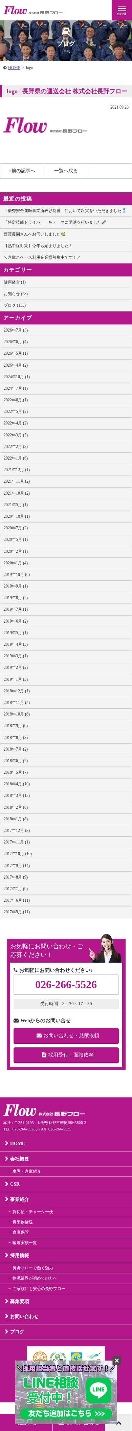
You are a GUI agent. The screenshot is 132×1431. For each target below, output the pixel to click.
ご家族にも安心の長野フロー (39, 1288)
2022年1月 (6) (16, 458)
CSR (15, 1184)
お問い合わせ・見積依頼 (71, 1035)
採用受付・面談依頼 (71, 1055)
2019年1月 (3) (16, 679)
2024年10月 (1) (17, 376)
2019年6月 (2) (16, 621)
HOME (14, 67)
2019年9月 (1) (16, 586)
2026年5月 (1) (16, 353)
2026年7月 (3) (16, 330)
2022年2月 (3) (16, 446)
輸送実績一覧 (25, 1242)
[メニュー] (122, 10)
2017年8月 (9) (16, 877)
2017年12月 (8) (17, 830)
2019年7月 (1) (16, 609)
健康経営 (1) (15, 282)
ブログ (17, 1331)
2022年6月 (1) (16, 400)
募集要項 (19, 1301)
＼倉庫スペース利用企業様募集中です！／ (42, 257)
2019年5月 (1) (16, 632)
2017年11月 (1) (17, 842)
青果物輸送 (23, 1222)
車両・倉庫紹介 (27, 1171)
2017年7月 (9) (16, 888)
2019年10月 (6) (17, 574)
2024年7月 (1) (16, 388)
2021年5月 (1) (16, 504)
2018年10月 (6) (17, 714)
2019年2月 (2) (16, 667)
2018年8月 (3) (16, 737)
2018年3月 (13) (17, 795)
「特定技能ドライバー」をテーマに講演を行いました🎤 (55, 222)
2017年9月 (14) (17, 865)
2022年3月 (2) (16, 435)
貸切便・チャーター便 (33, 1211)
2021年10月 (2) (17, 493)
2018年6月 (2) (16, 760)
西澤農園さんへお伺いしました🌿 (35, 234)
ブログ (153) (15, 305)
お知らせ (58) (16, 293)
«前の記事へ (22, 170)
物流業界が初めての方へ (35, 1278)
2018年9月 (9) (16, 725)
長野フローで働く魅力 (33, 1268)
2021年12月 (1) (17, 469)
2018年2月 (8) (16, 807)
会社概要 (19, 1158)
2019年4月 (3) (16, 644)
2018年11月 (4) (17, 702)
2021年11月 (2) (17, 481)
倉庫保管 (21, 1232)
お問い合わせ (24, 1316)
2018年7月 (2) (16, 749)
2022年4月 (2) (16, 423)
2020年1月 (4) (16, 563)
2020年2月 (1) (16, 551)
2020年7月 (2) (16, 528)
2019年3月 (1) (16, 656)
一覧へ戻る (66, 170)
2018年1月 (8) (16, 819)
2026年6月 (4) (16, 341)
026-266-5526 (66, 984)
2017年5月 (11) (17, 912)
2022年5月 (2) (16, 411)
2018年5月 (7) (16, 772)
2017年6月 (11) (17, 900)
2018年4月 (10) (17, 784)
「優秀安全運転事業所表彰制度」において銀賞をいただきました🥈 (65, 210)
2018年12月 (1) (17, 691)
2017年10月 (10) (18, 853)
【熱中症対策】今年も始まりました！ (38, 245)
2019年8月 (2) (16, 597)
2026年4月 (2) (16, 365)
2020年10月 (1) (17, 516)
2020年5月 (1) (16, 539)
